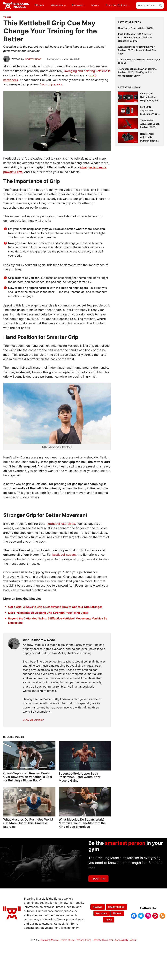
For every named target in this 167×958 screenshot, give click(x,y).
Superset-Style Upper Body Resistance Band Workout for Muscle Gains (79, 777)
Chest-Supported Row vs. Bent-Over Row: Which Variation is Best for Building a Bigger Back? (27, 776)
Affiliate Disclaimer (103, 940)
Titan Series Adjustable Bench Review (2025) (150, 124)
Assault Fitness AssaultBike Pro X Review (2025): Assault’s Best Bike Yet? (137, 50)
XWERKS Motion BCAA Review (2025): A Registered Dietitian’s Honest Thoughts (135, 37)
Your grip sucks (51, 84)
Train (7, 17)
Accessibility (121, 940)
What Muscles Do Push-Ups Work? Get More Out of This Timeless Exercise (28, 823)
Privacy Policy (83, 940)
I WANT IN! (98, 878)
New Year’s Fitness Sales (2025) (136, 28)
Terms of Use (68, 940)
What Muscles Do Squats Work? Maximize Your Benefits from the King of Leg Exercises (82, 823)
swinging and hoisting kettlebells (87, 71)
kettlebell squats (64, 554)
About (133, 940)
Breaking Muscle (50, 940)
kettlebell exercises (61, 523)
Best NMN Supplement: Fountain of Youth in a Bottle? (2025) (150, 114)
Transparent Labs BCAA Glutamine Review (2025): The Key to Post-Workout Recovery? (137, 72)
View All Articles (33, 720)
